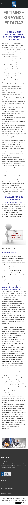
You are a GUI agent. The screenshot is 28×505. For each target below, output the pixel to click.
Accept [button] (18, 502)
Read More (24, 502)
